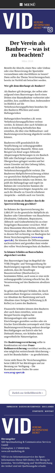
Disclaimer (48, 407)
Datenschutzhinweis (29, 407)
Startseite (37, 411)
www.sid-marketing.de (13, 451)
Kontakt (49, 411)
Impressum (12, 407)
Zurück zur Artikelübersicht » (27, 392)
